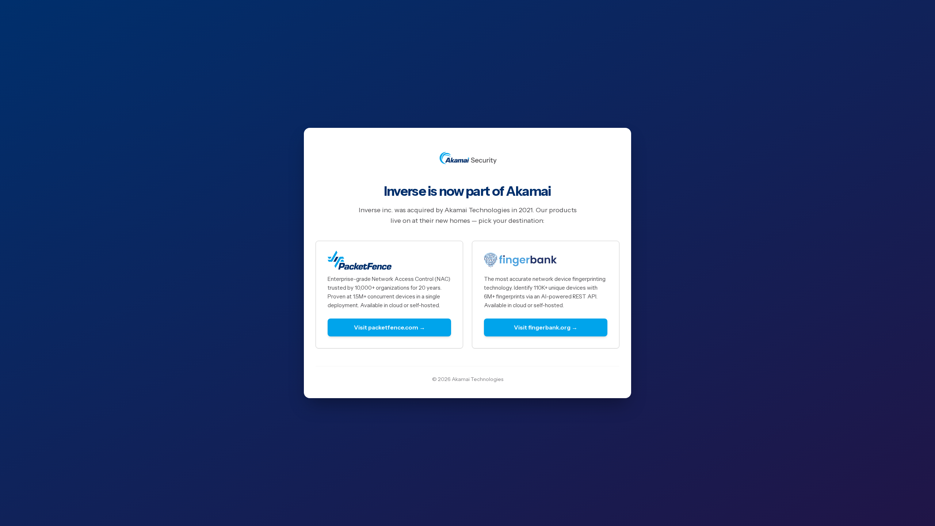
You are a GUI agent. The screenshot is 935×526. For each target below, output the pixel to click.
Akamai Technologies (477, 379)
